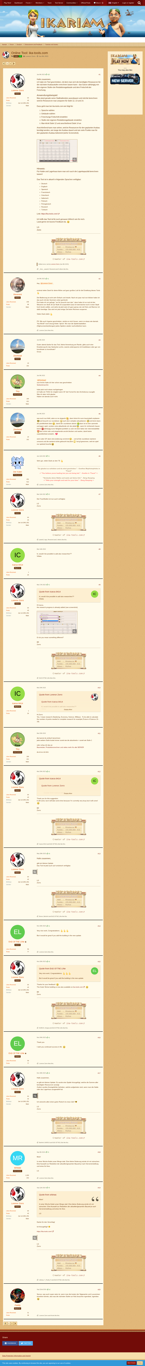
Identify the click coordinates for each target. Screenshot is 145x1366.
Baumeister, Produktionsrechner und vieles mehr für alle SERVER (60, 747)
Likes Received (11, 98)
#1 (99, 74)
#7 (99, 494)
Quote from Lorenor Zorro (50, 695)
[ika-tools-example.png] (57, 150)
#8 (99, 549)
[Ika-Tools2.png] (37, 1095)
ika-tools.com (78, 987)
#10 (99, 688)
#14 (99, 926)
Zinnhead (42, 380)
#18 (99, 1152)
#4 (99, 376)
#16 (99, 1037)
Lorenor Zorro (30, 56)
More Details (131, 1363)
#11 (99, 733)
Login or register (128, 3)
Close (140, 1363)
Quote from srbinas (47, 1195)
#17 (99, 1073)
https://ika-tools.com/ (49, 214)
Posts (8, 100)
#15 (99, 961)
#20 (99, 1289)
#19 (99, 1188)
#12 (99, 771)
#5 (99, 414)
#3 (99, 340)
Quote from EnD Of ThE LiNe (52, 968)
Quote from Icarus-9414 (50, 592)
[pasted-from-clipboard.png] (57, 622)
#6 (99, 456)
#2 (99, 279)
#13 (99, 854)
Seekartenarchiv (42, 385)
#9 (99, 585)
